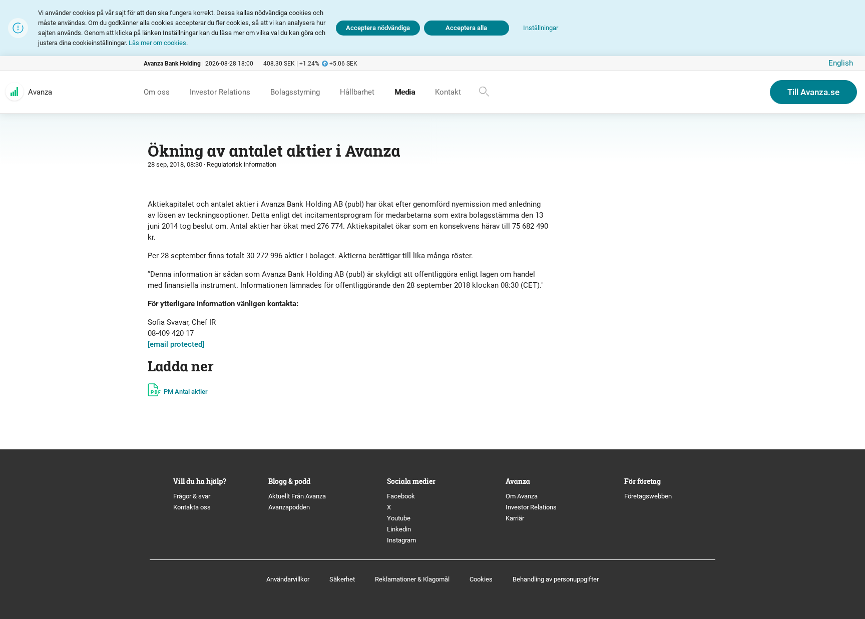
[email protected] (176, 344)
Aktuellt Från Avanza (297, 496)
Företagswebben (648, 496)
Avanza (40, 92)
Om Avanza (522, 496)
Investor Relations (531, 507)
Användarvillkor (287, 579)
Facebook (401, 496)
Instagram (401, 540)
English (840, 63)
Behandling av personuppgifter (556, 579)
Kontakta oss (192, 507)
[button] (540, 28)
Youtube (398, 518)
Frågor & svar (191, 496)
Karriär (515, 518)
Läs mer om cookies (157, 43)
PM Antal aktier (186, 391)
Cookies (481, 579)
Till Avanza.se (813, 92)
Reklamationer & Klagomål (412, 579)
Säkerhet (342, 579)
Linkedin (399, 529)
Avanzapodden (289, 507)
